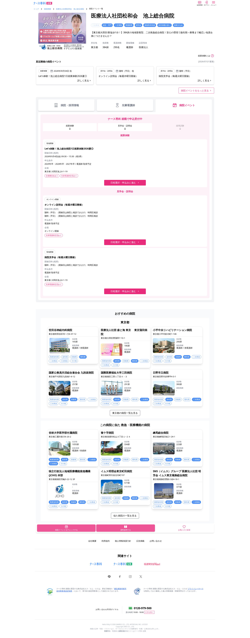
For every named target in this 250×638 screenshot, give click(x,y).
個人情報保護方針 (123, 541)
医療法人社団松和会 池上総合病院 (70, 9)
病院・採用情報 (70, 105)
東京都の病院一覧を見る (125, 413)
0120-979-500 (142, 608)
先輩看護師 (128, 105)
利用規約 (106, 541)
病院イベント (187, 105)
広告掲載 (140, 541)
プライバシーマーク (195, 588)
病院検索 (47, 9)
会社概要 (92, 541)
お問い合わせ (156, 541)
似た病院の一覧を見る (125, 515)
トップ (36, 9)
